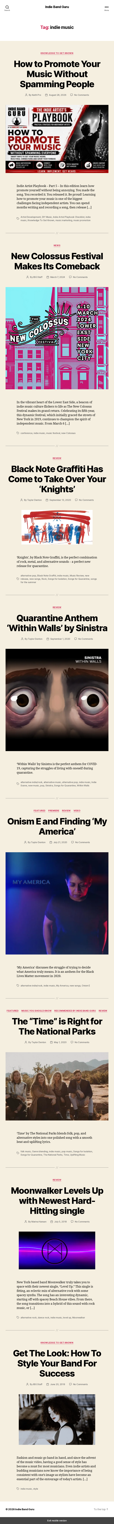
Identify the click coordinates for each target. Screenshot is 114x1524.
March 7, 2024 (57, 277)
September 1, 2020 (60, 638)
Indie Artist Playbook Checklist (69, 217)
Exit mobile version (57, 1520)
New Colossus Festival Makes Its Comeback (57, 261)
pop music (67, 1151)
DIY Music (47, 217)
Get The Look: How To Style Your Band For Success (57, 1363)
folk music (26, 1151)
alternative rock (29, 1317)
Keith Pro (36, 95)
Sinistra (49, 785)
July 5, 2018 (60, 1221)
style (35, 1488)
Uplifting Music (77, 1154)
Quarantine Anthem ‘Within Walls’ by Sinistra (57, 623)
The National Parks (52, 1154)
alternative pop (28, 575)
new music (33, 785)
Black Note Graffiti (46, 575)
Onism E (86, 985)
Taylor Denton (34, 500)
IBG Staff (37, 277)
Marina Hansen (38, 1221)
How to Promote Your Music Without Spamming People (57, 73)
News (57, 245)
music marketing (63, 220)
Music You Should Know (36, 1011)
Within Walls (83, 785)
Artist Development (31, 217)
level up (67, 1317)
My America (62, 985)
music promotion (82, 220)
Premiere (53, 810)
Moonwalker (78, 1317)
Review (57, 458)
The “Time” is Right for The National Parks (57, 1026)
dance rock (43, 1317)
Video (77, 810)
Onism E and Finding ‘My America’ (57, 826)
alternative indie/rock (31, 782)
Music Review (77, 575)
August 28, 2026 (57, 95)
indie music (39, 433)
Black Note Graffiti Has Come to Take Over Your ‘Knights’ (57, 479)
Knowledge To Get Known (57, 53)
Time (66, 1154)
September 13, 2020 (60, 500)
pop (42, 785)
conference (26, 433)
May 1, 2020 (60, 1042)
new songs (34, 579)
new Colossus (68, 433)
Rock (44, 579)
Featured (39, 810)
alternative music (52, 782)
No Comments (81, 95)
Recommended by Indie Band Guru (75, 1011)
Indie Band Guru (57, 7)
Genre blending (40, 1151)
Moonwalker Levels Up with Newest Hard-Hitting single (57, 1200)
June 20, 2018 (57, 1384)
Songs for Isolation (57, 579)
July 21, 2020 (60, 842)
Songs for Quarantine (79, 579)
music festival (53, 433)
